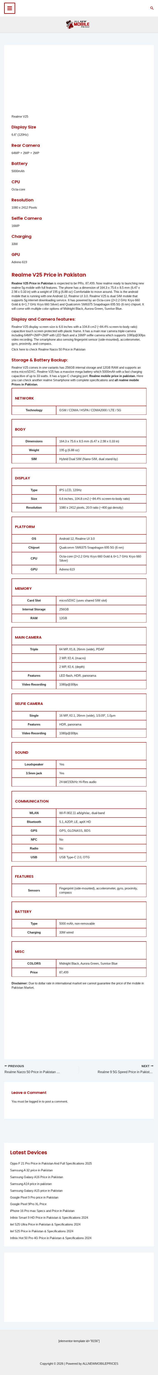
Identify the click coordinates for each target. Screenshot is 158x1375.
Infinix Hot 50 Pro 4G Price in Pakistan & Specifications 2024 (50, 1238)
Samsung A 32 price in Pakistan (31, 1170)
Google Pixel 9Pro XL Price (28, 1204)
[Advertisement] (85, 83)
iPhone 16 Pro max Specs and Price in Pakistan (42, 1211)
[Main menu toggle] (9, 8)
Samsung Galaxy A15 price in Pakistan (36, 1190)
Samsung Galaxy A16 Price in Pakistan (36, 1177)
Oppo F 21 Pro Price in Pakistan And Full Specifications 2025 (51, 1163)
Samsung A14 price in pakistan (31, 1184)
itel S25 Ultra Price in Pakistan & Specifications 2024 (45, 1224)
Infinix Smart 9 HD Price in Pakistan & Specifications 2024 (49, 1217)
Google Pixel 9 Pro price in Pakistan (34, 1197)
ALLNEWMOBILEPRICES (100, 1363)
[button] (152, 8)
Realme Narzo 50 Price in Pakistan (61, 349)
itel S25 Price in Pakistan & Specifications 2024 (41, 1231)
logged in (35, 1101)
